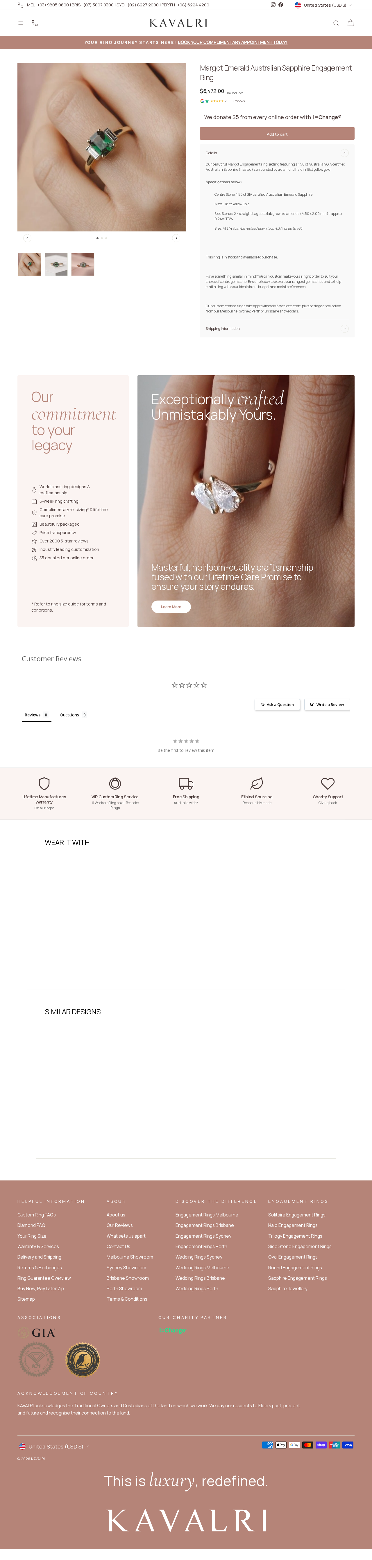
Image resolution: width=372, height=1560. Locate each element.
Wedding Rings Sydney (199, 1257)
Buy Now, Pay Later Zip (40, 1289)
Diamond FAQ (31, 1225)
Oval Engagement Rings (293, 1257)
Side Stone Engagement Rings (300, 1246)
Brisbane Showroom (128, 1278)
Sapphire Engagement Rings (297, 1278)
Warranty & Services (38, 1246)
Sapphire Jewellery (287, 1289)
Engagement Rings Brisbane (205, 1225)
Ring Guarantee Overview (44, 1278)
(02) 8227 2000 (143, 5)
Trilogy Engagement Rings (295, 1236)
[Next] (176, 238)
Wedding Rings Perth (197, 1289)
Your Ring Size (31, 1236)
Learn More (171, 606)
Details (211, 152)
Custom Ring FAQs (36, 1215)
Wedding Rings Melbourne (202, 1268)
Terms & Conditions (127, 1299)
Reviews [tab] (32, 715)
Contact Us (118, 1246)
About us (116, 1215)
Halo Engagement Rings (293, 1225)
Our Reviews (120, 1225)
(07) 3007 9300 (98, 5)
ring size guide (65, 604)
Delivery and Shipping (39, 1257)
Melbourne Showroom (130, 1257)
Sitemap (26, 1299)
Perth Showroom (124, 1289)
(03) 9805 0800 (53, 5)
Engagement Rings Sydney (203, 1236)
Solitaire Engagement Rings (297, 1215)
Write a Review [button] (330, 704)
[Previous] (27, 238)
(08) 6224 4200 (193, 5)
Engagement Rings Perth (201, 1246)
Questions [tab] (69, 715)
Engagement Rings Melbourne (207, 1215)
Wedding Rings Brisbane (200, 1278)
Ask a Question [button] (280, 704)
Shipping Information (223, 328)
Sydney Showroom (126, 1268)
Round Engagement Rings (295, 1268)
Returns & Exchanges (39, 1268)
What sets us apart (126, 1236)
